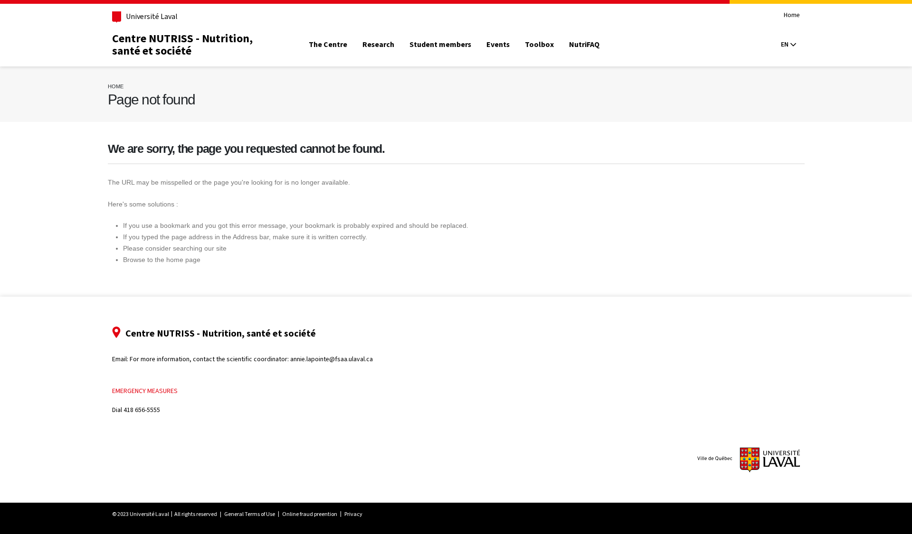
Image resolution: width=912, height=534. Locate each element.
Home (792, 15)
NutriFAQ (584, 44)
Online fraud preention (309, 514)
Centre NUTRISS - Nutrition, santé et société (182, 44)
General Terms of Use (249, 514)
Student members (440, 44)
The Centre (328, 44)
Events (498, 44)
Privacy (353, 514)
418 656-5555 (142, 409)
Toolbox (539, 44)
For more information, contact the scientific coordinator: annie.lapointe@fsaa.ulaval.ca (251, 359)
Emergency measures (145, 390)
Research (378, 44)
